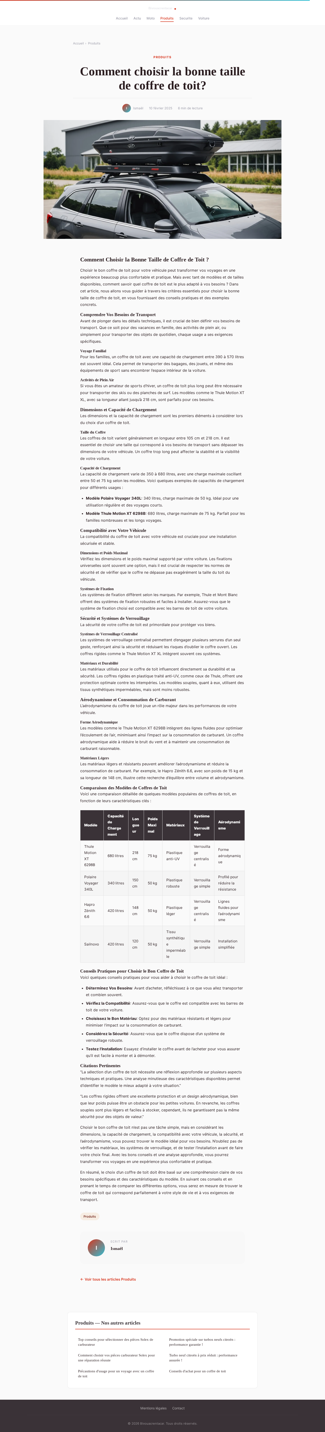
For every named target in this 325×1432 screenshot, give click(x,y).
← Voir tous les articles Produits (108, 1279)
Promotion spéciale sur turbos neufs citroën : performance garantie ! (202, 1341)
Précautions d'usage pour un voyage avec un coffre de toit (116, 1373)
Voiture (203, 18)
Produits (167, 18)
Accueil (122, 18)
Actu (137, 18)
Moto (151, 18)
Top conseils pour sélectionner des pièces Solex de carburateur (115, 1341)
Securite (185, 18)
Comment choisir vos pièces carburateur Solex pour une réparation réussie (116, 1357)
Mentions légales (153, 1408)
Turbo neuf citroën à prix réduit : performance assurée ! (203, 1357)
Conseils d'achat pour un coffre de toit (197, 1371)
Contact (178, 1408)
